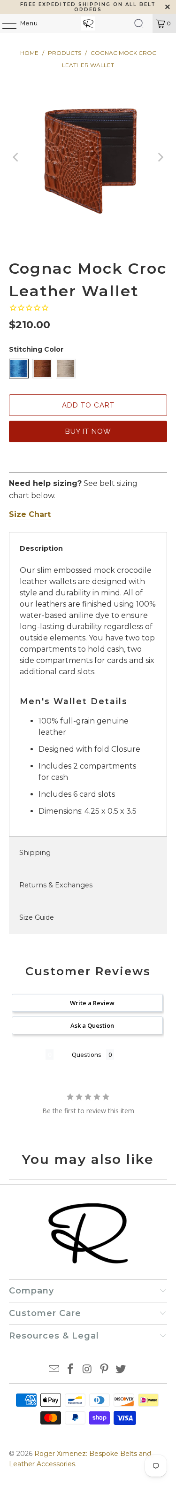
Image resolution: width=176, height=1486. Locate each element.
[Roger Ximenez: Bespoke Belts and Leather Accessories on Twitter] (121, 1369)
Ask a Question (92, 1025)
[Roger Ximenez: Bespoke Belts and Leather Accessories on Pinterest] (104, 1369)
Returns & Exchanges (55, 885)
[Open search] (139, 23)
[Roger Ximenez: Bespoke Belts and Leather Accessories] (88, 23)
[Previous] (15, 157)
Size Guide (36, 917)
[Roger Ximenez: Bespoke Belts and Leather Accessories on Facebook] (71, 1369)
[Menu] (4, 23)
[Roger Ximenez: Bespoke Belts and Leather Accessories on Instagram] (88, 1369)
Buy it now (88, 431)
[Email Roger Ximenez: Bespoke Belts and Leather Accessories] (54, 1369)
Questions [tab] (86, 1054)
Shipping (35, 852)
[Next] (160, 157)
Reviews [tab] (28, 1054)
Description (41, 548)
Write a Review (92, 1003)
